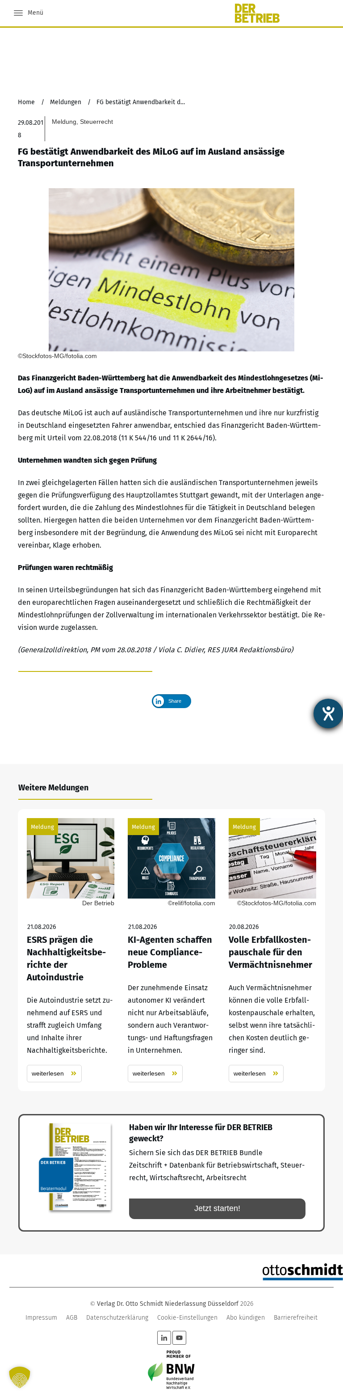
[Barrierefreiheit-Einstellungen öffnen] (328, 713)
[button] (19, 1377)
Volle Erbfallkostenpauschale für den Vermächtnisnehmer (272, 950)
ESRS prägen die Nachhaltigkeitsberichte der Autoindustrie (70, 950)
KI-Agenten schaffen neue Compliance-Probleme (171, 950)
